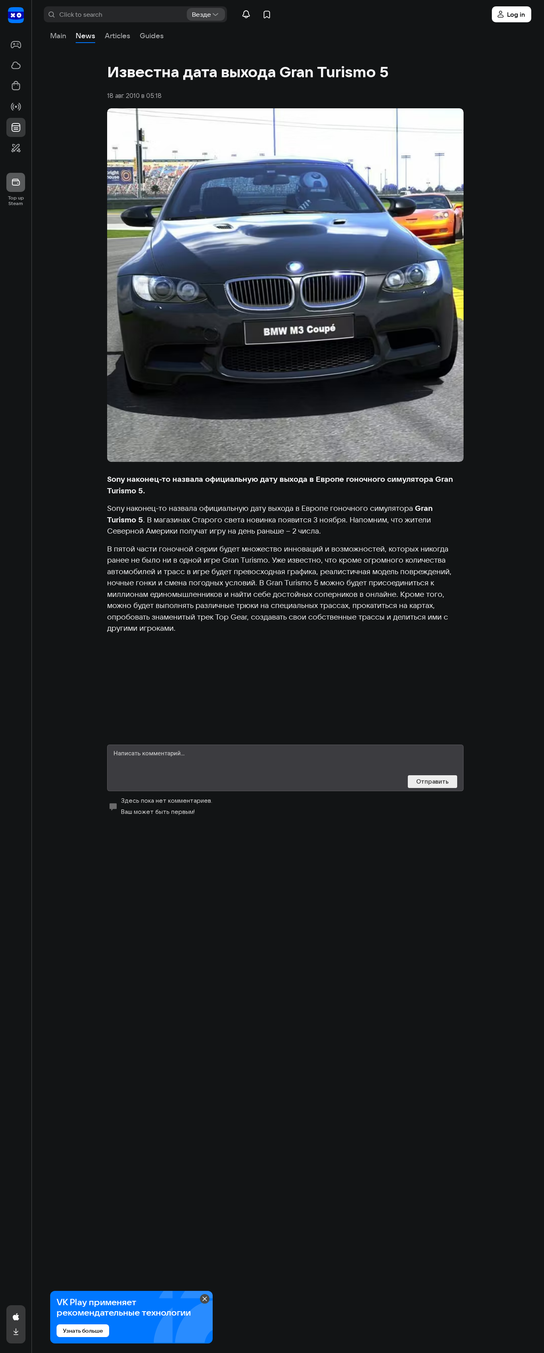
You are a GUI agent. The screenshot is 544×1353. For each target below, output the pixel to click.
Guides (152, 35)
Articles (117, 35)
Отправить (432, 781)
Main (58, 35)
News (85, 35)
